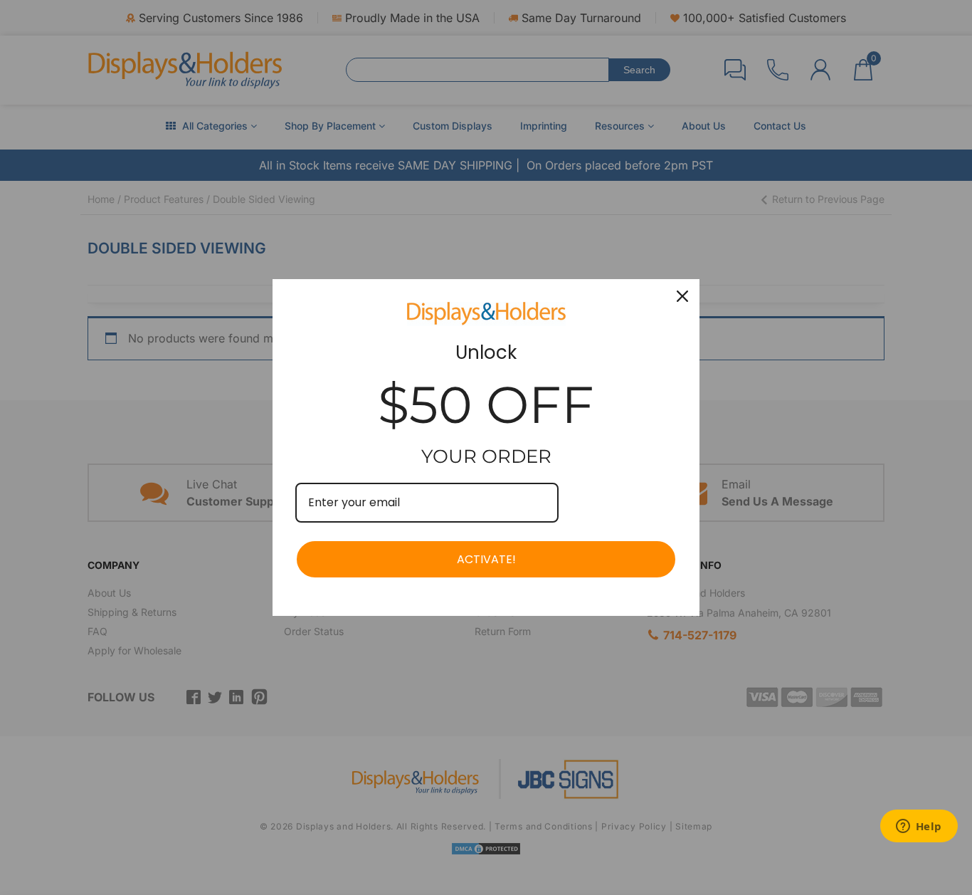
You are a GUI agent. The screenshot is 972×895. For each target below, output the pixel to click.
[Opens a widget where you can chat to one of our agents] (918, 827)
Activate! (486, 559)
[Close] (682, 296)
